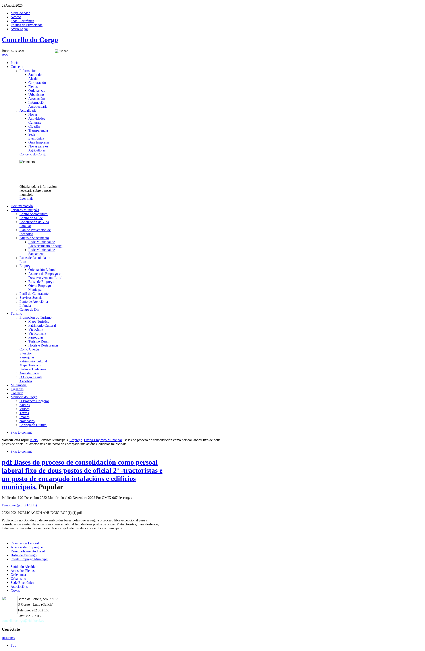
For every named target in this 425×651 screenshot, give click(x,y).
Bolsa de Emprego (24, 555)
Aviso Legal (19, 29)
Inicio (34, 440)
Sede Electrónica (22, 21)
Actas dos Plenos (23, 570)
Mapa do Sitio (20, 13)
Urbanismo (18, 578)
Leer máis (26, 198)
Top (13, 645)
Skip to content (21, 432)
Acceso (16, 17)
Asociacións (19, 586)
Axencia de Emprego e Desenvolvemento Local (28, 549)
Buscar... (8, 51)
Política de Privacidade (26, 25)
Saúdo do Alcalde (23, 567)
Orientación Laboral (25, 543)
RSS (5, 55)
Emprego (76, 440)
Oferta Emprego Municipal (103, 440)
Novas (15, 590)
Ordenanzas (19, 574)
